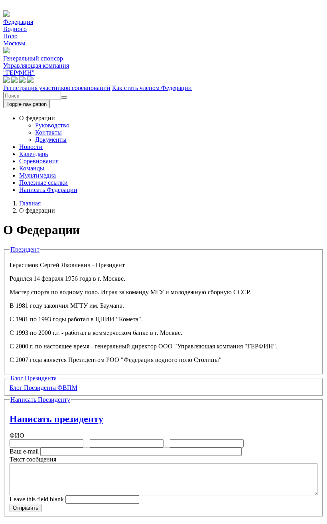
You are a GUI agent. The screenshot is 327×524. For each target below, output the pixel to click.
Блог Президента (33, 378)
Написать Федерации (48, 189)
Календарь (33, 154)
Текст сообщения (33, 459)
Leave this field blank (37, 499)
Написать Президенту (40, 399)
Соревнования (39, 161)
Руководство (52, 125)
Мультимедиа (37, 175)
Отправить (25, 508)
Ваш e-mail (24, 451)
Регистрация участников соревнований (56, 87)
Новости (31, 146)
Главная (30, 203)
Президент (24, 249)
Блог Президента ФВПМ (43, 387)
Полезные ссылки (43, 182)
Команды (31, 168)
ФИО (17, 435)
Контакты (48, 132)
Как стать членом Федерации (152, 87)
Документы (51, 139)
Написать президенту (56, 419)
